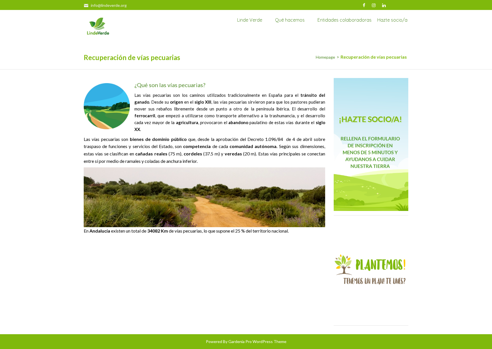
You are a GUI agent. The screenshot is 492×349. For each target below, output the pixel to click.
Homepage (325, 57)
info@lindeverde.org (109, 5)
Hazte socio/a (392, 20)
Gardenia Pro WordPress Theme (257, 341)
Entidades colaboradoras (344, 20)
